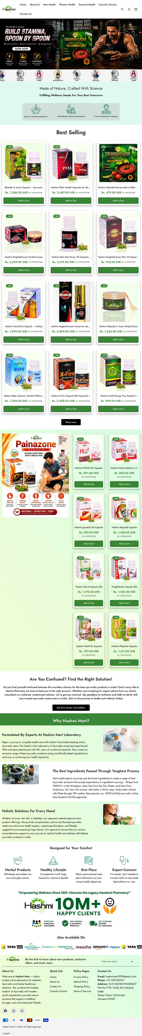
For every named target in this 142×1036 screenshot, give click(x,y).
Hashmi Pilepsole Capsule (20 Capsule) (124, 646)
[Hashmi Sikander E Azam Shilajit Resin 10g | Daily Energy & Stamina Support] (118, 302)
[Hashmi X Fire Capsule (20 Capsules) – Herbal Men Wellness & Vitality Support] (71, 371)
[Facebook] (5, 1011)
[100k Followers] (13, 1011)
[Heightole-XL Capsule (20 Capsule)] (124, 568)
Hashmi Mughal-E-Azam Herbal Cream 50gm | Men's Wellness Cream (23, 257)
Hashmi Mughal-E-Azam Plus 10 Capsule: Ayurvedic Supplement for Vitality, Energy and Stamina (118, 257)
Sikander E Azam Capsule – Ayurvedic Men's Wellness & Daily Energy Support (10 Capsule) (23, 187)
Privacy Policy (81, 977)
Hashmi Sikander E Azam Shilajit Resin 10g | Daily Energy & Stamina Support (118, 326)
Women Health (67, 4)
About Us (35, 4)
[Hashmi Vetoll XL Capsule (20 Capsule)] (88, 627)
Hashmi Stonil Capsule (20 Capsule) (89, 587)
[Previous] (3, 44)
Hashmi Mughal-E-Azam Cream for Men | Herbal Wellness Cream (71, 326)
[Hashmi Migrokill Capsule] (124, 508)
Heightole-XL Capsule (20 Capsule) (124, 587)
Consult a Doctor (108, 4)
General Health (87, 4)
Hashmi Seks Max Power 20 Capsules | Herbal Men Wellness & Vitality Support (70, 257)
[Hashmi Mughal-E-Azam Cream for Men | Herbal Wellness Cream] (71, 302)
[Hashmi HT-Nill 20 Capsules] (88, 449)
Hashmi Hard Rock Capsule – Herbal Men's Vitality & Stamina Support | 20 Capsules (23, 326)
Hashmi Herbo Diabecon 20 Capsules (124, 468)
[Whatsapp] (22, 1011)
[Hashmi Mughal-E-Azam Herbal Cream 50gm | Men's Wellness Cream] (23, 232)
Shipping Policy (82, 986)
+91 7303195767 (115, 980)
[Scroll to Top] (136, 1021)
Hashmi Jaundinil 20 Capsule (89, 527)
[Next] (133, 44)
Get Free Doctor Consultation (71, 707)
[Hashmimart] (9, 9)
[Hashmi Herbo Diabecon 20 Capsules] (124, 449)
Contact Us (26, 14)
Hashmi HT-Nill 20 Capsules (89, 468)
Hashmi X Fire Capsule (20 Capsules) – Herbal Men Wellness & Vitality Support (71, 396)
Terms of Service (82, 991)
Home (23, 4)
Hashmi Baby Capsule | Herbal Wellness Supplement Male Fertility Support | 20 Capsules (24, 396)
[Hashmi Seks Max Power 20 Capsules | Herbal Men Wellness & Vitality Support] (71, 232)
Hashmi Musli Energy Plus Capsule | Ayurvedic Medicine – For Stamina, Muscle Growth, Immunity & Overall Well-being (118, 396)
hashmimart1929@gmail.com (121, 976)
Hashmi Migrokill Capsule (124, 527)
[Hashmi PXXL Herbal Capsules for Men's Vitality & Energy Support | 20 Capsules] (71, 163)
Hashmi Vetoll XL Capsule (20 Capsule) (89, 646)
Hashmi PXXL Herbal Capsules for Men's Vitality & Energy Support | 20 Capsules (71, 187)
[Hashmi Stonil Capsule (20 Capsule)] (88, 568)
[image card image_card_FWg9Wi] (35, 475)
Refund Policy (81, 982)
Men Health (49, 4)
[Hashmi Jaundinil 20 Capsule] (88, 508)
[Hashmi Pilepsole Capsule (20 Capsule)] (124, 627)
